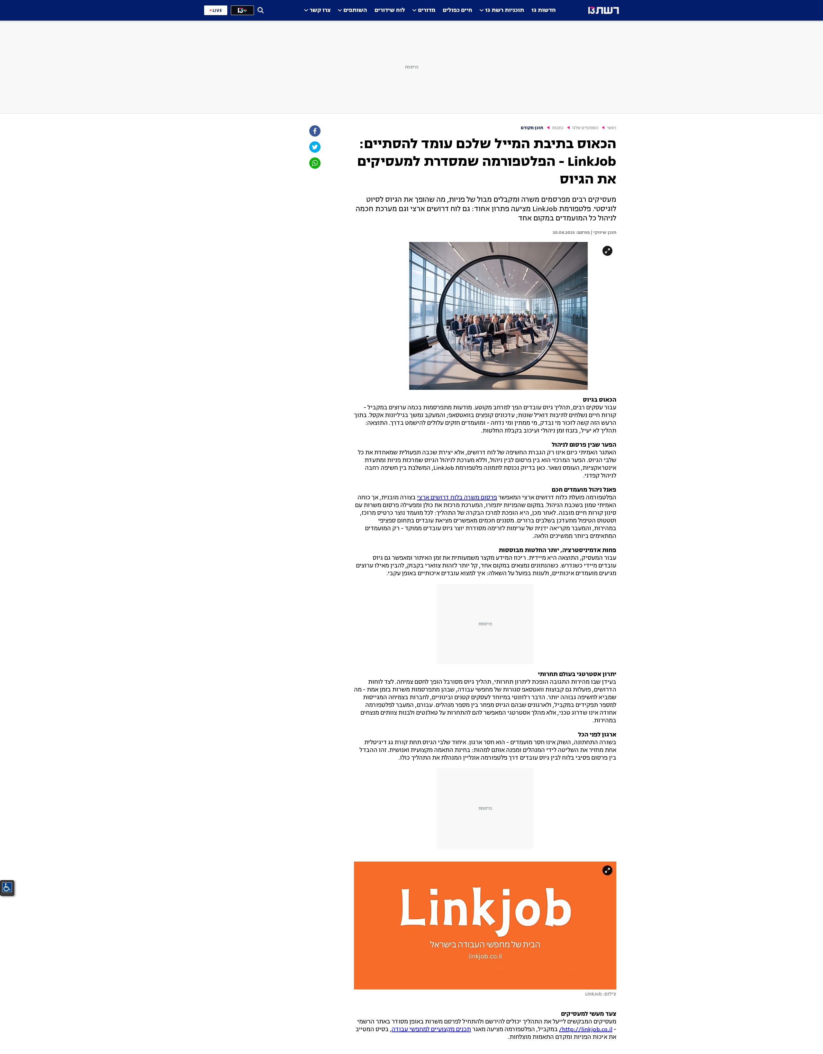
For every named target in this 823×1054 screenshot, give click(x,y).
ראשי (611, 128)
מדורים (426, 10)
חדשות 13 (543, 10)
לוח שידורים (390, 10)
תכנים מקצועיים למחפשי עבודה (431, 1029)
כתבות (558, 128)
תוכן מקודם (532, 128)
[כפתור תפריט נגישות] (7, 887)
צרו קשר (320, 10)
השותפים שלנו (585, 128)
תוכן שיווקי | (603, 233)
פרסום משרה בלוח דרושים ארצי (457, 498)
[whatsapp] (314, 163)
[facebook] (314, 131)
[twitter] (314, 147)
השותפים (355, 10)
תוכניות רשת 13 (504, 10)
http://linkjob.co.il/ (585, 1029)
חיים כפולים (457, 10)
